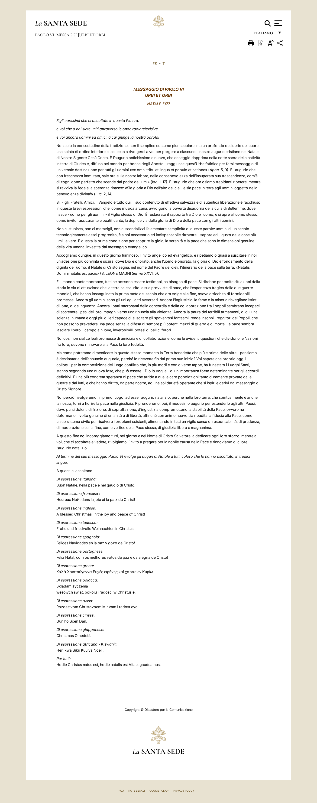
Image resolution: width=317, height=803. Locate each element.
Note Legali (136, 790)
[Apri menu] (277, 23)
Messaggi (67, 34)
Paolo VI (45, 34)
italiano (264, 34)
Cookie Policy (159, 790)
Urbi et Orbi (92, 34)
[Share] (280, 44)
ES (154, 63)
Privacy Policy (183, 790)
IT (163, 63)
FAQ (121, 790)
